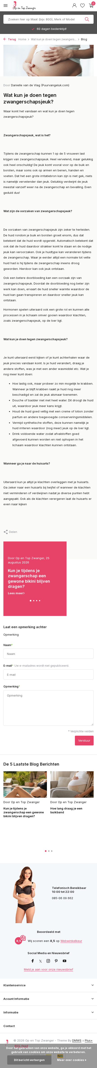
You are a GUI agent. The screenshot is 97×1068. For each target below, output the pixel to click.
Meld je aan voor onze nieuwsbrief (48, 969)
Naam (8, 645)
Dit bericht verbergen (29, 1060)
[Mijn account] (74, 5)
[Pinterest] (56, 961)
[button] (30, 600)
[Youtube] (64, 961)
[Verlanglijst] (82, 5)
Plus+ (89, 1040)
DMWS (76, 1040)
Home (22, 39)
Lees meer (15, 593)
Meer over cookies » (71, 1060)
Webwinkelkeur (71, 941)
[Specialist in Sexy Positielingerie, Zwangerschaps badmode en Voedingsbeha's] (34, 5)
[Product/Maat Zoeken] (87, 19)
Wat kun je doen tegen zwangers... (53, 39)
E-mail (36, 665)
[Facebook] (33, 961)
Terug (11, 39)
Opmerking (11, 686)
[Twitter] (40, 961)
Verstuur (84, 740)
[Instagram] (48, 961)
